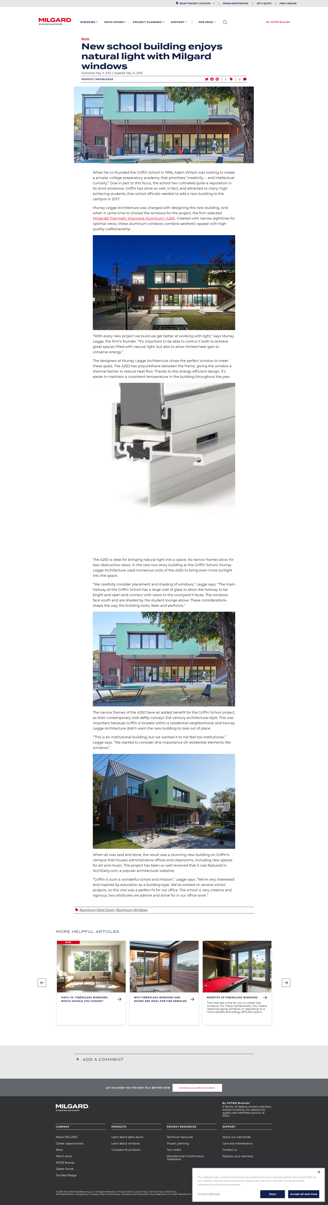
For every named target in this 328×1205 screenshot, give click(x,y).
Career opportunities (69, 1143)
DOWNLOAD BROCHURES (197, 1088)
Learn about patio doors (127, 1137)
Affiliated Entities (64, 1194)
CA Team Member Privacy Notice (185, 1194)
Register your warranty (237, 1156)
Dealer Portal (64, 1168)
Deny (272, 1194)
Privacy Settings (209, 1193)
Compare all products (125, 1149)
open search (225, 22)
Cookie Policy (141, 1191)
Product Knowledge (97, 79)
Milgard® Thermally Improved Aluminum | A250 (134, 218)
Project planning (178, 1143)
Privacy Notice (124, 1191)
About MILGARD (67, 1137)
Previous (42, 983)
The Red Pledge (66, 1175)
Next (286, 983)
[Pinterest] (217, 79)
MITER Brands (65, 1162)
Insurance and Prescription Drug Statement (144, 1194)
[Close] (319, 1172)
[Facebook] (212, 79)
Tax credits (174, 1149)
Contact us (229, 1149)
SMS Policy (171, 1191)
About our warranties (236, 1137)
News (59, 1149)
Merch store (64, 1156)
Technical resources (180, 1137)
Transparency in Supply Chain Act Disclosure (97, 1194)
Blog (85, 38)
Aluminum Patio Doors (97, 910)
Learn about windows (125, 1143)
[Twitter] (206, 79)
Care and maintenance (237, 1143)
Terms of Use (156, 1191)
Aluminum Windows (132, 910)
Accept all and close (303, 1194)
